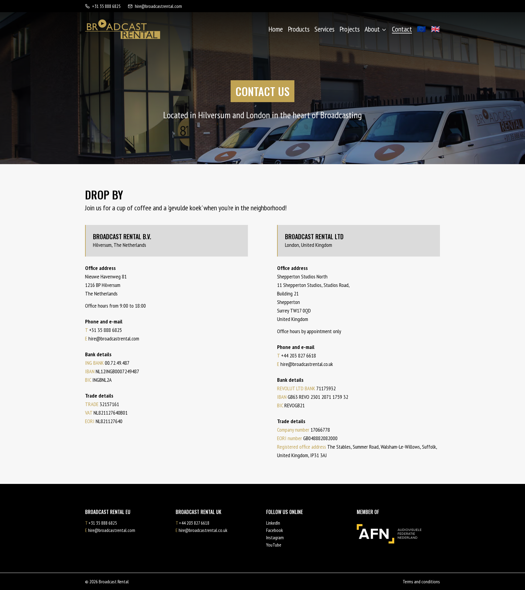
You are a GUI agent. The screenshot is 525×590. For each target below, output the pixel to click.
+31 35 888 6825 (106, 6)
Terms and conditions (421, 581)
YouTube (273, 545)
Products (299, 29)
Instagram (275, 537)
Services (324, 29)
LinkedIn (273, 523)
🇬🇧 (435, 29)
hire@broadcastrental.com (158, 6)
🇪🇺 (421, 29)
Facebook (274, 530)
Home (275, 29)
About (372, 29)
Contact (402, 29)
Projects (349, 29)
